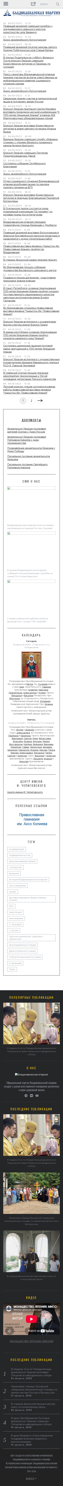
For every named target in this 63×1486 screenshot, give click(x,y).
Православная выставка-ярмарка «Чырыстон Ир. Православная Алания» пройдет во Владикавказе (31, 249)
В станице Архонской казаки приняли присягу (30, 259)
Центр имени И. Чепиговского (25, 792)
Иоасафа (18, 741)
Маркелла (23, 750)
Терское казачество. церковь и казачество (26, 937)
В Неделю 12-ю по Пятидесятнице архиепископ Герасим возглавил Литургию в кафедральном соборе (31, 1051)
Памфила (13, 735)
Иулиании (45, 701)
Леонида (38, 758)
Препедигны (15, 693)
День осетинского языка (22, 951)
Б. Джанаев (15, 963)
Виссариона (16, 744)
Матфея (28, 744)
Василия (28, 695)
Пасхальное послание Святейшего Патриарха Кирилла (27, 466)
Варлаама (17, 738)
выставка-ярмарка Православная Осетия (27, 898)
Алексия (22, 756)
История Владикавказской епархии (28, 879)
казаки (12, 891)
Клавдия (32, 690)
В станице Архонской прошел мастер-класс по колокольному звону (33, 1405)
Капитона (26, 735)
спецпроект (15, 867)
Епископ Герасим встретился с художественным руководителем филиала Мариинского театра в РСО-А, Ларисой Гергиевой (31, 362)
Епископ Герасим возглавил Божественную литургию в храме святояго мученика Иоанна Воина (29, 128)
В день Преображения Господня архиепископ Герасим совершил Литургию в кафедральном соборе (31, 1421)
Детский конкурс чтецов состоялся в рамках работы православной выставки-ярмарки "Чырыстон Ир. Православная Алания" (29, 389)
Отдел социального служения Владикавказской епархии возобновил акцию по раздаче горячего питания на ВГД (31, 184)
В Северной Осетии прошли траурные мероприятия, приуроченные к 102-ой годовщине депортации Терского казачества (29, 376)
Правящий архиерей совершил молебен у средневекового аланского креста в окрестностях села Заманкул (27, 29)
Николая (23, 761)
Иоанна (49, 704)
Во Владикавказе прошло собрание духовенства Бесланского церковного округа (29, 269)
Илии (35, 738)
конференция (16, 849)
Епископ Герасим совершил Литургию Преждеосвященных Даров (25, 154)
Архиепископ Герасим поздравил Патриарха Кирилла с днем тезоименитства (26, 440)
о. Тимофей (15, 924)
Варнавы (48, 744)
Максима (43, 690)
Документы (31, 420)
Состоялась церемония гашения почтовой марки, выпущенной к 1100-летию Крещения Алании (29, 348)
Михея (46, 741)
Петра (51, 750)
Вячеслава (45, 738)
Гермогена (36, 747)
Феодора (16, 695)
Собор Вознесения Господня (25, 957)
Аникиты (29, 730)
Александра (30, 693)
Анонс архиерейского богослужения (24, 39)
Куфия (42, 693)
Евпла (29, 684)
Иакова (43, 750)
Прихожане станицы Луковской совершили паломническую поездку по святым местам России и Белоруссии (31, 1221)
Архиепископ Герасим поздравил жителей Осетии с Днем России (26, 430)
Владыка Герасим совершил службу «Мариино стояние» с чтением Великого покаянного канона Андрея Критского (30, 142)
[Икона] (31, 678)
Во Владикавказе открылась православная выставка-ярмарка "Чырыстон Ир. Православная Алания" (31, 311)
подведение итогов (19, 855)
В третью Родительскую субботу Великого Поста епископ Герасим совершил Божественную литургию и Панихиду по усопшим (28, 62)
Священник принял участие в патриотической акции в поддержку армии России (30, 100)
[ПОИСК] (58, 4)
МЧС (11, 906)
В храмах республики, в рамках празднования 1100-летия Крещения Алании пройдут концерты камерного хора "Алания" (30, 335)
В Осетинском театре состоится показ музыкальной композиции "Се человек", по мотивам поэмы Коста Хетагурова (27, 211)
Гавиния (46, 687)
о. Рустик (13, 930)
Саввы (25, 747)
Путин (12, 969)
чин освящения (17, 885)
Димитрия (16, 747)
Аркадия (47, 747)
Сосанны (42, 684)
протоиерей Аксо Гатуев (22, 945)
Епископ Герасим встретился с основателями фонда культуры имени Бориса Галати (29, 323)
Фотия (19, 730)
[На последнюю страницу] (39, 400)
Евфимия (38, 744)
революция (15, 912)
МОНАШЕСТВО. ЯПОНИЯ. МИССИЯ (31, 1341)
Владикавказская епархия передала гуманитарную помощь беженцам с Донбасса (30, 224)
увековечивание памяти (22, 861)
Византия (14, 873)
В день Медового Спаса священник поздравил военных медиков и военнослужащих (32, 1438)
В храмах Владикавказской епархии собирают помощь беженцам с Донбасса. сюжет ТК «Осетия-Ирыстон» (30, 573)
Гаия (21, 687)
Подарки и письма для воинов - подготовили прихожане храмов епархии (29, 279)
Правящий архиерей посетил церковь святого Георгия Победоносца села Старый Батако (30, 49)
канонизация (16, 918)
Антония (37, 741)
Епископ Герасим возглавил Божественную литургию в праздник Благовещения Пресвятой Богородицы (31, 198)
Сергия (28, 738)
